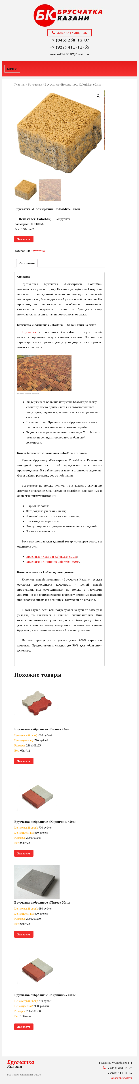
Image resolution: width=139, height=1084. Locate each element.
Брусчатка (35, 84)
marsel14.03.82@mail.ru (69, 54)
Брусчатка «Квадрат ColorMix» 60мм (51, 557)
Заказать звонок (121, 1078)
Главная (19, 84)
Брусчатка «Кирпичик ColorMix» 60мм (52, 562)
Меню (12, 69)
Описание (27, 263)
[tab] (27, 263)
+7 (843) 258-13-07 (69, 40)
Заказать (24, 239)
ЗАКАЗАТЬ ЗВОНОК (71, 32)
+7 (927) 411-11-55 (69, 47)
